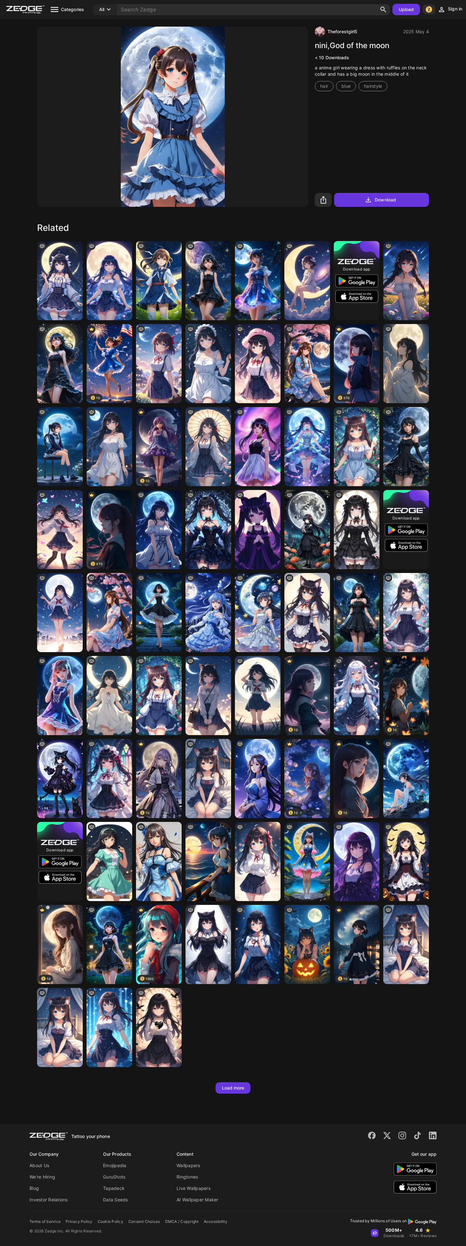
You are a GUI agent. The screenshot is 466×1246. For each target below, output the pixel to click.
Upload (406, 9)
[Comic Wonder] (406, 280)
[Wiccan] (406, 861)
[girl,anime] (258, 861)
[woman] (208, 280)
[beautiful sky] (159, 280)
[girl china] (258, 363)
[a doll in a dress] (356, 446)
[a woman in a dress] (258, 280)
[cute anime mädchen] (208, 363)
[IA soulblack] (159, 1027)
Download (385, 199)
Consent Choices (144, 1221)
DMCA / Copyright (182, 1221)
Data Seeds (115, 1199)
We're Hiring (42, 1176)
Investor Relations (48, 1199)
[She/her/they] (60, 529)
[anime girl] (109, 446)
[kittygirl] (208, 944)
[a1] (356, 695)
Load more (233, 1087)
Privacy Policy (79, 1221)
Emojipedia (114, 1165)
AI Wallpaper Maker (197, 1199)
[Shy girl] (356, 861)
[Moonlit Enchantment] (258, 778)
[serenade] (208, 612)
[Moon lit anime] (406, 778)
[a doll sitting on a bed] (208, 778)
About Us (39, 1165)
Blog (34, 1188)
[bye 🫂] (159, 529)
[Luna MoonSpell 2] (258, 612)
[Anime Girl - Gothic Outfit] (208, 529)
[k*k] (60, 778)
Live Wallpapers (193, 1188)
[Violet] (258, 446)
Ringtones (187, 1176)
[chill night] (60, 612)
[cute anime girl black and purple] (258, 529)
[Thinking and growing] (60, 446)
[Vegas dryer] (109, 861)
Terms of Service (45, 1221)
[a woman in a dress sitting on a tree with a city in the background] (109, 612)
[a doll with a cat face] (159, 695)
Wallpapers (188, 1165)
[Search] (383, 9)
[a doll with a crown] (109, 778)
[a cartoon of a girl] (307, 280)
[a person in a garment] (60, 695)
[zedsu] (258, 695)
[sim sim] (307, 612)
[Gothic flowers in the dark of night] (307, 529)
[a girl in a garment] (307, 861)
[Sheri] (109, 695)
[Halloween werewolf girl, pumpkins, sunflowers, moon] (307, 944)
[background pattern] (208, 695)
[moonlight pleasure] (208, 861)
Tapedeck (114, 1188)
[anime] (109, 1027)
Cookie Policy (110, 1221)
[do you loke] (159, 861)
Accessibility (215, 1221)
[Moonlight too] (406, 363)
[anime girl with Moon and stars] (60, 280)
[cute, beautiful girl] (258, 944)
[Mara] (356, 529)
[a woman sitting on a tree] (307, 363)
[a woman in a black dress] (406, 612)
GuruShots (114, 1176)
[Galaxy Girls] (109, 280)
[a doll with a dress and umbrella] (208, 446)
